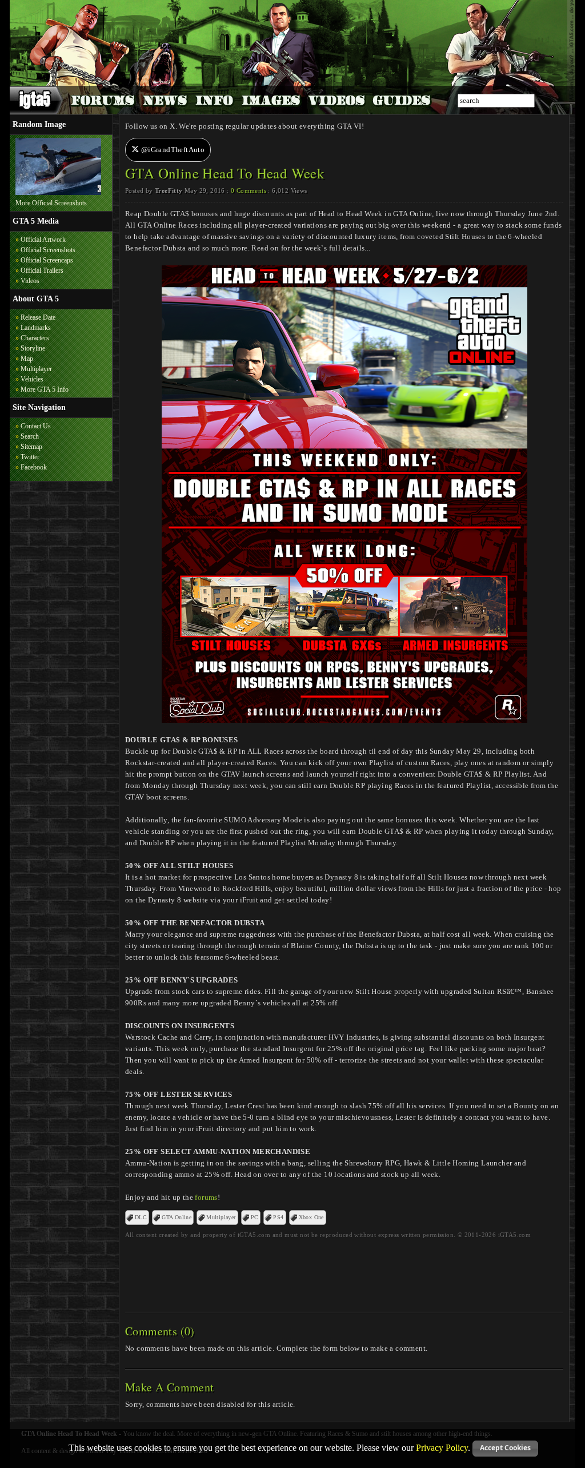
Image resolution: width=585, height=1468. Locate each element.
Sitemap (31, 447)
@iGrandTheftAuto (172, 149)
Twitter (30, 457)
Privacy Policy (442, 1447)
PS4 (278, 1217)
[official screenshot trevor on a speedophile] (58, 193)
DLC (141, 1217)
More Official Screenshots (51, 203)
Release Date (38, 317)
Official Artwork (43, 240)
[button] (505, 1449)
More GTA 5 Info (45, 389)
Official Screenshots (48, 250)
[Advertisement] (344, 1272)
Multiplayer (36, 369)
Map (27, 359)
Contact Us (36, 426)
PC (255, 1217)
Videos (30, 281)
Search (30, 436)
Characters (35, 338)
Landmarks (36, 328)
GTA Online (176, 1217)
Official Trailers (42, 270)
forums (206, 1197)
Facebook (34, 467)
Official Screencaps (47, 260)
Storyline (33, 348)
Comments (248, 190)
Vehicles (32, 379)
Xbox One (311, 1217)
